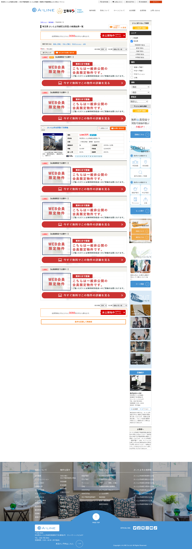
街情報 (37, 513)
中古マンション (76, 44)
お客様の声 (39, 486)
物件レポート (65, 499)
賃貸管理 (38, 506)
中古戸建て (85, 479)
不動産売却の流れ (105, 479)
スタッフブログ (40, 493)
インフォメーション (42, 479)
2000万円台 (86, 490)
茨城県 (135, 38)
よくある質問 (103, 493)
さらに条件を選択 (141, 106)
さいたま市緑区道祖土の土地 (144, 479)
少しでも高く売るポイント (108, 490)
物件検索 (92, 10)
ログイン (156, 2)
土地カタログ (65, 492)
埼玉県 (135, 41)
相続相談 (102, 497)
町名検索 (63, 485)
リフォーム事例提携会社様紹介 (40, 502)
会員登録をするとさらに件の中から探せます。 (71, 35)
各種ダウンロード (41, 517)
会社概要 (132, 10)
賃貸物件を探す (65, 506)
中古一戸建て (67, 44)
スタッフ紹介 (39, 483)
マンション (85, 483)
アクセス (145, 409)
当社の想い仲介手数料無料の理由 (68, 477)
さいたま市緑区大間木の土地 (144, 486)
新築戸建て (85, 476)
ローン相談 (64, 513)
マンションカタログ (67, 496)
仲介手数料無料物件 (89, 497)
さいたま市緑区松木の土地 (143, 501)
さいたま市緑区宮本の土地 (143, 497)
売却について (104, 10)
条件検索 (63, 489)
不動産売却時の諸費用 (107, 486)
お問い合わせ (155, 10)
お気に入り (118, 2)
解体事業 (38, 510)
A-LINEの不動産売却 (106, 476)
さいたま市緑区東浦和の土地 (144, 476)
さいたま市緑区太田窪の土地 (144, 483)
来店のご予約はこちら (65, 544)
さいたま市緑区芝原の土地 (143, 493)
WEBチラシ (64, 503)
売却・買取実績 (104, 501)
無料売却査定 (103, 504)
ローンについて (119, 10)
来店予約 (131, 2)
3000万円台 (86, 493)
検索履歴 (144, 2)
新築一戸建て (57, 44)
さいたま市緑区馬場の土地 (143, 504)
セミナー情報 (39, 490)
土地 (84, 44)
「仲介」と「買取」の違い (108, 483)
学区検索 (63, 481)
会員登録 (143, 10)
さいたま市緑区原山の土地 (143, 490)
